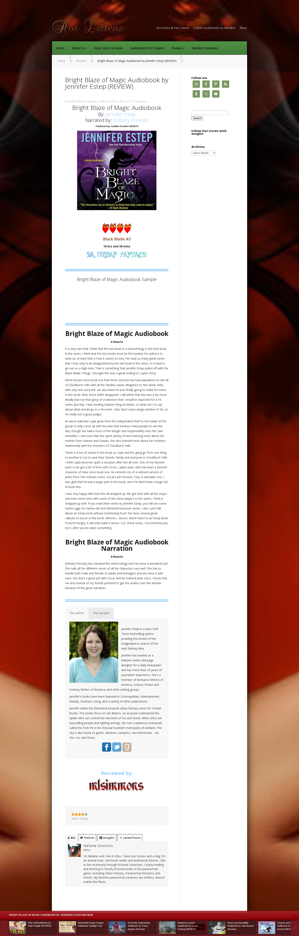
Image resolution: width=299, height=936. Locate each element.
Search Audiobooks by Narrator (214, 28)
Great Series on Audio (108, 48)
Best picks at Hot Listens (173, 28)
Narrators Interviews (205, 48)
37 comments (139, 101)
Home (60, 48)
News (243, 28)
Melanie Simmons (87, 101)
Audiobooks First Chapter (147, 48)
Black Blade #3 (117, 238)
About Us (78, 48)
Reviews (177, 48)
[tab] (76, 613)
